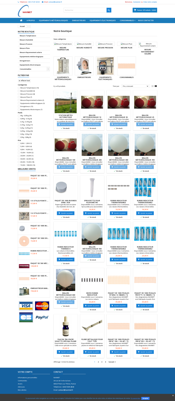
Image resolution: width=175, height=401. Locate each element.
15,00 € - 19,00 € (26, 152)
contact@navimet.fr (55, 2)
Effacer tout (24, 80)
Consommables (127, 20)
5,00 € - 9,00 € (26, 146)
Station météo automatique (66, 116)
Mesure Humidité (26, 40)
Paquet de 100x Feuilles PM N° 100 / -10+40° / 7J (40, 276)
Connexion (136, 2)
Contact (58, 372)
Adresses (21, 387)
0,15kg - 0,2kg (26, 125)
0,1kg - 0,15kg (26, 122)
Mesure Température (28, 36)
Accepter (145, 398)
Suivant (112, 362)
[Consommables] (126, 66)
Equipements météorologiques (53, 20)
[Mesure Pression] (105, 44)
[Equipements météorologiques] (63, 66)
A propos (31, 20)
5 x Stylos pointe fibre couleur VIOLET (40, 201)
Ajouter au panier (65, 124)
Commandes (22, 381)
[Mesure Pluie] (126, 44)
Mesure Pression (26, 44)
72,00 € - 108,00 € (27, 165)
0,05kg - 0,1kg (26, 119)
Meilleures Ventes (27, 169)
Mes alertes (22, 390)
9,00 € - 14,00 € (26, 149)
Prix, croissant (136, 86)
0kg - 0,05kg (25, 115)
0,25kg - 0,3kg (26, 131)
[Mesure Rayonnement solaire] (147, 45)
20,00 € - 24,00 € (26, 156)
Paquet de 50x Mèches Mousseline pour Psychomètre (40, 263)
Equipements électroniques (103, 20)
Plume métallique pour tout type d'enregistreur (92, 341)
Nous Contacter (146, 20)
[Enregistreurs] (84, 66)
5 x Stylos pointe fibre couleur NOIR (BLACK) (40, 213)
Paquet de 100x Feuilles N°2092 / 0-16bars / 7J (40, 176)
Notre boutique (26, 31)
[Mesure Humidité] (84, 44)
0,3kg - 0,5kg (26, 134)
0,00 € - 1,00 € (26, 143)
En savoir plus (135, 398)
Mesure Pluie (25, 48)
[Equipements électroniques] (105, 66)
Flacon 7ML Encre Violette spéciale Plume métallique (65, 341)
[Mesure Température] (63, 44)
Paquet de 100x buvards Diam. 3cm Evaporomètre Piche (40, 226)
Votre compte (25, 372)
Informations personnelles (27, 377)
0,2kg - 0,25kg (26, 128)
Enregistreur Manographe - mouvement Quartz (40, 288)
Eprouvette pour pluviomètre (92, 201)
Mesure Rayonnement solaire (31, 52)
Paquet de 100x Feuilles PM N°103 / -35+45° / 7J (145, 340)
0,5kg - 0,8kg (25, 137)
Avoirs (20, 384)
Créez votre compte (150, 2)
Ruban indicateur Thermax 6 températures (40, 251)
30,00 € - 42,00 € (26, 159)
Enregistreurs (78, 20)
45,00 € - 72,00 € (27, 162)
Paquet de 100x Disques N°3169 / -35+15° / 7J (40, 238)
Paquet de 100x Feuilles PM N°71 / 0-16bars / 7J (40, 188)
